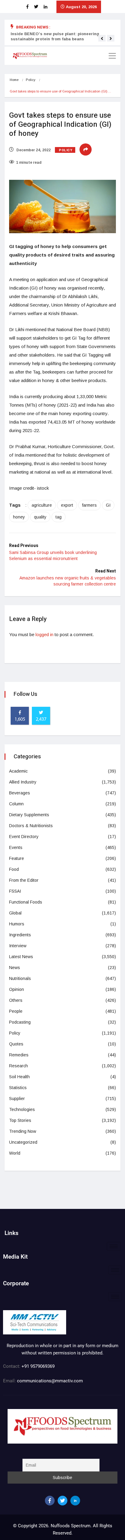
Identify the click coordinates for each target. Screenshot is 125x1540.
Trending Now (22, 1131)
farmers (89, 505)
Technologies (22, 1109)
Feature (16, 858)
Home (14, 80)
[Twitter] (62, 1500)
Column (16, 803)
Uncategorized (23, 1142)
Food (14, 869)
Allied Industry (22, 782)
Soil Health (19, 1076)
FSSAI (15, 891)
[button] (102, 38)
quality (40, 517)
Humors (16, 923)
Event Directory (24, 836)
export (67, 505)
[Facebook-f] (50, 1500)
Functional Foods (25, 902)
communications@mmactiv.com (49, 1381)
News (14, 967)
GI (108, 505)
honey (19, 517)
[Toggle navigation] (112, 56)
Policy (30, 80)
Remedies (19, 1054)
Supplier (17, 1098)
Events (15, 847)
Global (15, 913)
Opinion (16, 989)
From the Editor (24, 880)
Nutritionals (20, 978)
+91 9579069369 (38, 1366)
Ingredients (20, 934)
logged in (44, 634)
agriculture (42, 505)
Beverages (19, 792)
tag (59, 517)
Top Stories (20, 1120)
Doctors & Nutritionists (31, 825)
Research (18, 1065)
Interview (17, 945)
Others (15, 1000)
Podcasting (20, 1022)
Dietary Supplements (29, 814)
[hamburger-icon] (113, 1246)
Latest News (21, 956)
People (15, 1011)
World (14, 1153)
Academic (18, 771)
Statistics (18, 1087)
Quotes (16, 1044)
